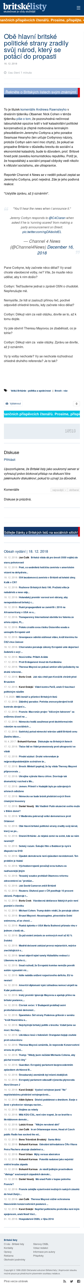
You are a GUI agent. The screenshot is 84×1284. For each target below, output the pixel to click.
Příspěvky (38, 1255)
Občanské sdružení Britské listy (42, 1270)
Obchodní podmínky (14, 1259)
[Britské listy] (42, 93)
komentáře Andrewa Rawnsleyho (44, 109)
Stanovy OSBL (41, 1244)
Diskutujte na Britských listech (55, 741)
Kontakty (8, 1247)
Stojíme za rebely (28, 1109)
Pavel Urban (26, 1154)
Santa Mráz (54, 1139)
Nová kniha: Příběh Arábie (33, 657)
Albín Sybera (26, 1099)
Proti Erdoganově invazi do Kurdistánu (40, 662)
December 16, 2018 (55, 250)
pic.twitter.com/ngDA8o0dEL (42, 232)
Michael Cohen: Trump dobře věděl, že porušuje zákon (49, 910)
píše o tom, (24, 118)
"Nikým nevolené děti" (47, 1124)
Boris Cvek (25, 676)
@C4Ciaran (57, 218)
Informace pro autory (44, 1251)
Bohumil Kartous (27, 741)
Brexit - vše (61, 390)
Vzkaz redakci (40, 1247)
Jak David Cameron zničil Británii (37, 885)
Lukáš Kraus (26, 1124)
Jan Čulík (24, 557)
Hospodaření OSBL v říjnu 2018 (36, 1219)
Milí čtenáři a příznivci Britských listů (36, 696)
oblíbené (74, 490)
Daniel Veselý (26, 806)
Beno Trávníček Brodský (32, 1139)
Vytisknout (15, 403)
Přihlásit (9, 459)
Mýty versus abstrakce (47, 1154)
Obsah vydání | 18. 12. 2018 (26, 551)
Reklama (8, 1255)
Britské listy (34, 8)
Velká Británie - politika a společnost (31, 390)
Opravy (8, 1251)
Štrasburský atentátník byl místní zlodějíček (43, 1074)
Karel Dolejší (26, 687)
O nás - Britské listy (14, 1244)
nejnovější (58, 490)
